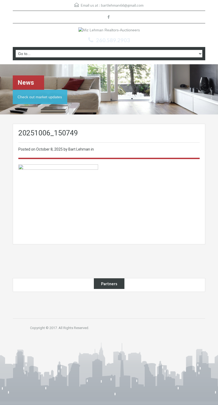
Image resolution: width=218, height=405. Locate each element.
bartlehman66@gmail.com (122, 5)
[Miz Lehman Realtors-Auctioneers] (109, 30)
